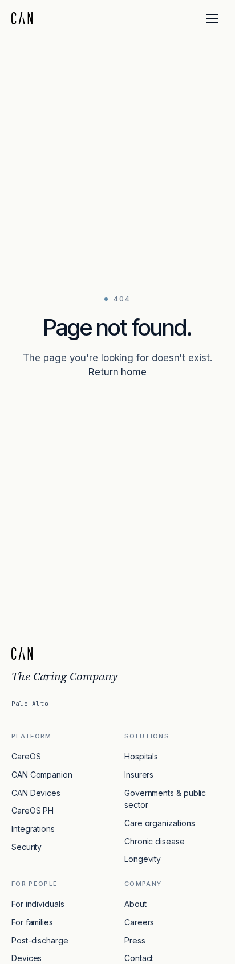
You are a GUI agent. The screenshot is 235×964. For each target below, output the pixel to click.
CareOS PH (32, 810)
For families (32, 922)
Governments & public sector (165, 799)
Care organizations (159, 823)
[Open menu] (212, 18)
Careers (139, 922)
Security (26, 847)
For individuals (37, 904)
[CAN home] (22, 18)
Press (134, 940)
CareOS (26, 756)
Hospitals (141, 756)
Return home (117, 372)
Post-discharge (39, 940)
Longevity (142, 859)
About (135, 904)
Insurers (138, 774)
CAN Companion (41, 774)
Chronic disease (154, 841)
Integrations (33, 829)
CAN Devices (35, 793)
